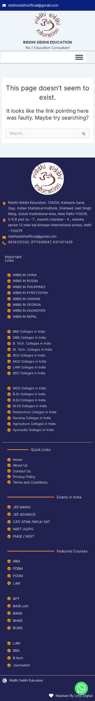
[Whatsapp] (81, 688)
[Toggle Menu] (79, 57)
